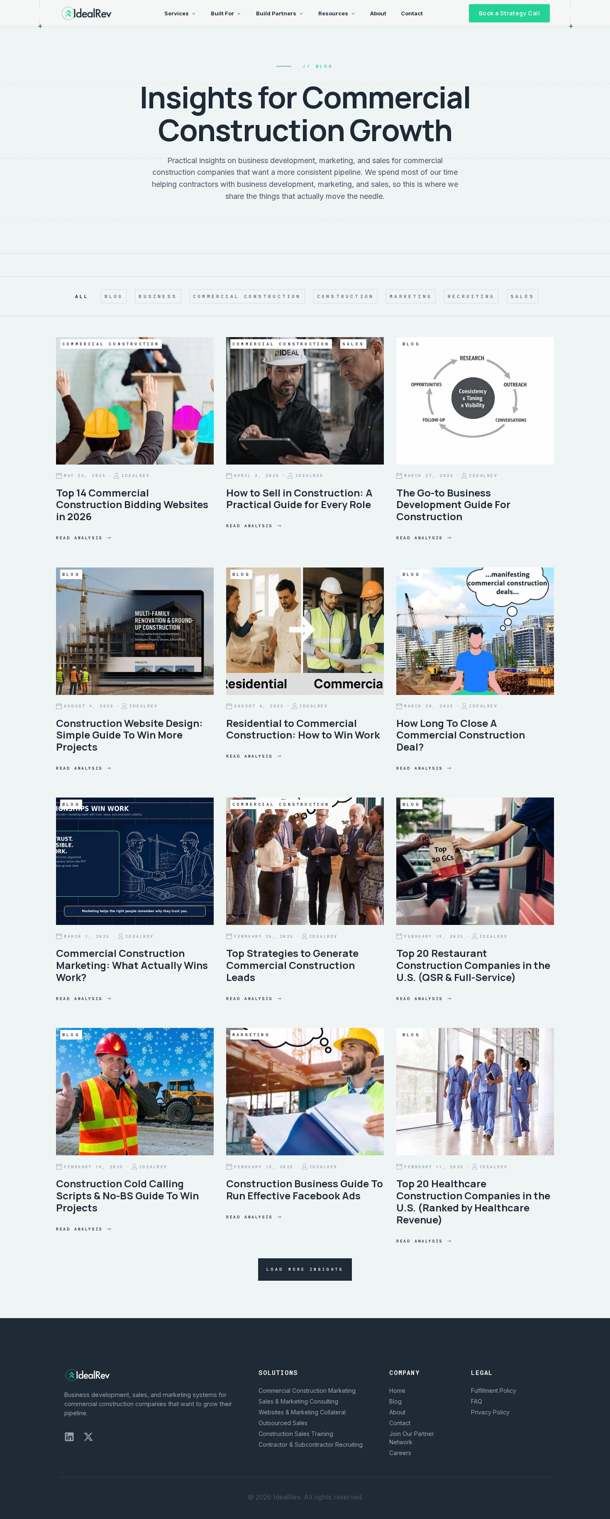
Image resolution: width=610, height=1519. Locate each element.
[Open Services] (193, 13)
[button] (305, 1269)
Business (158, 296)
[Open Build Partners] (301, 13)
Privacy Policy (490, 1412)
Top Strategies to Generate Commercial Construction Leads (292, 965)
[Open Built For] (239, 13)
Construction (345, 296)
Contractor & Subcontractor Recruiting (311, 1444)
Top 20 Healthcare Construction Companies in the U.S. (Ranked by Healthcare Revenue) (473, 1201)
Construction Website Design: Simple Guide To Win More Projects (129, 735)
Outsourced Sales (283, 1422)
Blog (114, 296)
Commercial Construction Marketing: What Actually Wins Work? (132, 965)
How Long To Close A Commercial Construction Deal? (460, 735)
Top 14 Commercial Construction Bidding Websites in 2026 (132, 504)
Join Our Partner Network (411, 1438)
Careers (400, 1452)
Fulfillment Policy (493, 1390)
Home (397, 1390)
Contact (399, 1422)
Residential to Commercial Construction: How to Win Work (303, 729)
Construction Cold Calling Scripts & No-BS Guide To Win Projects (127, 1195)
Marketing (411, 296)
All (82, 296)
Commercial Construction (247, 296)
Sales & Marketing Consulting (298, 1401)
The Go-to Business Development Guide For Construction (453, 504)
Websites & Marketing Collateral (302, 1412)
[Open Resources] (353, 13)
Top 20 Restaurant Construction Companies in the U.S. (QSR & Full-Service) (473, 965)
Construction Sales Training (296, 1433)
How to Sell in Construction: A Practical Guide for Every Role (299, 498)
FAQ (476, 1401)
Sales (522, 296)
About (397, 1412)
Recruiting (471, 296)
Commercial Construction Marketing (307, 1390)
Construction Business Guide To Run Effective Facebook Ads (304, 1189)
